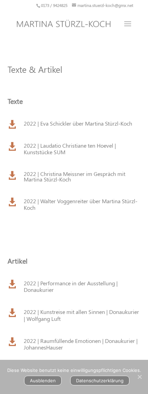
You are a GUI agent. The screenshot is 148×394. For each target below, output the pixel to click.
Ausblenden (43, 380)
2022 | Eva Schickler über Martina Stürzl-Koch (78, 123)
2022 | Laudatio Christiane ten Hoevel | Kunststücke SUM (70, 149)
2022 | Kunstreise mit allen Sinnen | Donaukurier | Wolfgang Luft (81, 315)
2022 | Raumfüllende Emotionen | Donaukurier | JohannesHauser (81, 344)
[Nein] (139, 376)
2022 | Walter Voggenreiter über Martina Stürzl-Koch (80, 204)
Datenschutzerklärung (100, 380)
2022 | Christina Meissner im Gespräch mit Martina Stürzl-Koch (74, 176)
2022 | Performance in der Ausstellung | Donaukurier (71, 286)
